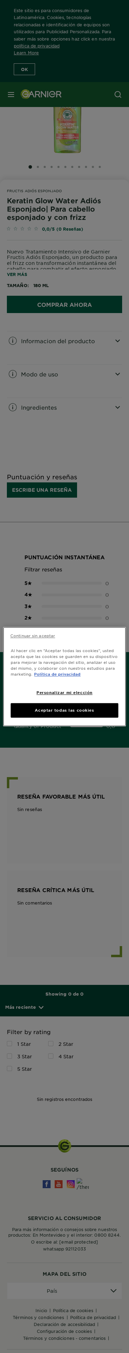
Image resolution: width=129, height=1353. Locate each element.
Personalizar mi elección (64, 692)
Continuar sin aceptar (32, 635)
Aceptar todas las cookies (64, 709)
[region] (64, 676)
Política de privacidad (57, 673)
